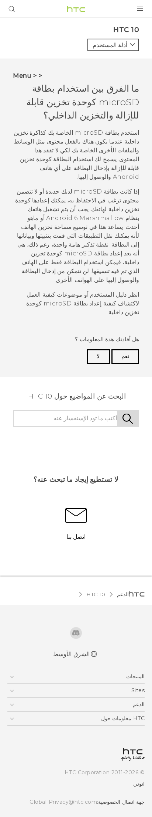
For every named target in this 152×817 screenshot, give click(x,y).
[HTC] (76, 8)
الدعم (123, 594)
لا (98, 356)
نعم (125, 356)
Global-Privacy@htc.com (63, 802)
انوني (139, 784)
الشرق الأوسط (71, 654)
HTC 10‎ (95, 594)
